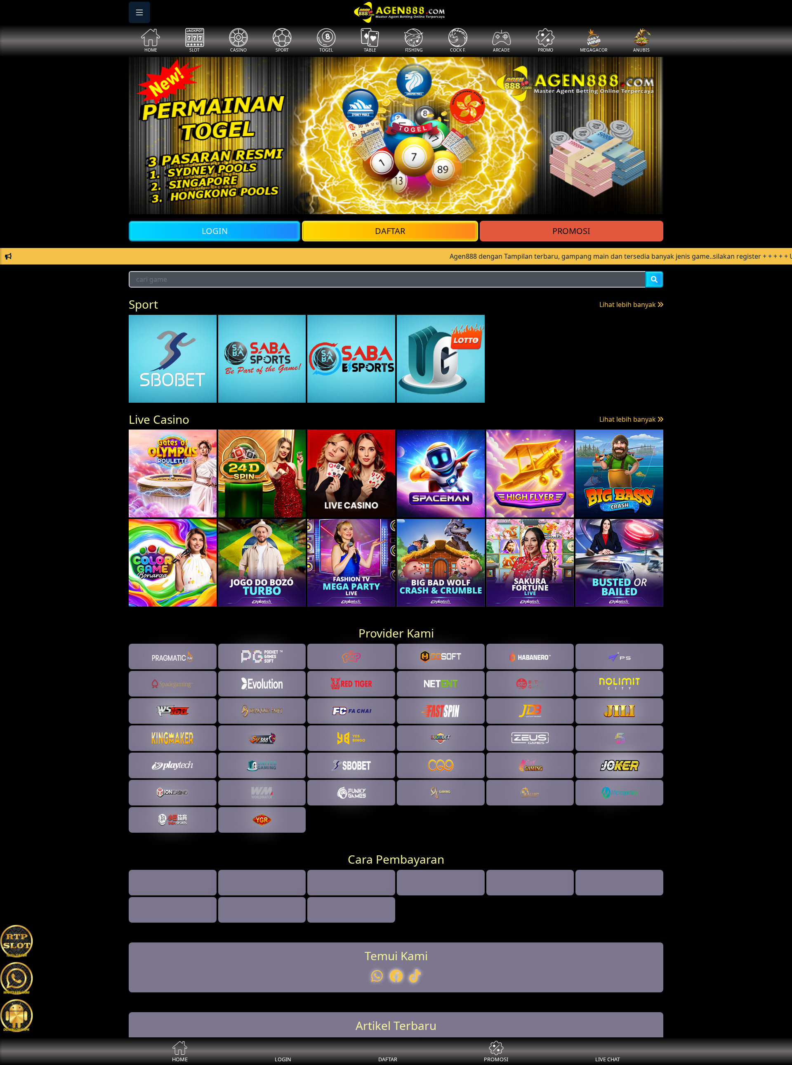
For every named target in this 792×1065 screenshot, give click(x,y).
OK (396, 655)
